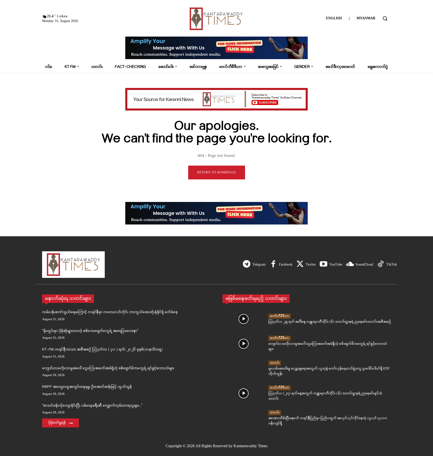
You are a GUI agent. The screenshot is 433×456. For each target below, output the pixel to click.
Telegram (259, 264)
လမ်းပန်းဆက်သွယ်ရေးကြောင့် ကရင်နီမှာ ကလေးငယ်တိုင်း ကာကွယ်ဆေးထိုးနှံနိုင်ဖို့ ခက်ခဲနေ (110, 312)
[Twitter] (300, 264)
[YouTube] (323, 264)
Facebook (285, 264)
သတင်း (274, 363)
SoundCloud (364, 264)
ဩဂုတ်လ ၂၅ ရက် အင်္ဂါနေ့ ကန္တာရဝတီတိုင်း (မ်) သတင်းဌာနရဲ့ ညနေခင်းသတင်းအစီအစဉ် (329, 321)
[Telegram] (246, 264)
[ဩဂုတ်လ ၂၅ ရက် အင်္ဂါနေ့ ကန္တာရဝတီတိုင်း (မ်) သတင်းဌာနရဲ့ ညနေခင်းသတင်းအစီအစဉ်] (244, 318)
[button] (385, 18)
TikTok (391, 264)
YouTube (335, 264)
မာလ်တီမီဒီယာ (279, 316)
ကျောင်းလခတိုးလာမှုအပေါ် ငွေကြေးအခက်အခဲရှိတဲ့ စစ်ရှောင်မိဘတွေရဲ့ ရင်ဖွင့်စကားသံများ (108, 368)
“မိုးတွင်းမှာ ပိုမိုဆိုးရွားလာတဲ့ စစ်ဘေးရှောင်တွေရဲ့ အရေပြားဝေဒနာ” (90, 331)
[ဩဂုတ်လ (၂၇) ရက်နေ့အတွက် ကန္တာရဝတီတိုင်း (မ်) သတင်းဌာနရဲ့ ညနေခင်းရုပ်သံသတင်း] (244, 393)
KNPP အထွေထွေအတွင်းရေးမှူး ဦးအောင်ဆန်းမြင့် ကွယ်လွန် (87, 387)
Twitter (311, 264)
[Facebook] (273, 264)
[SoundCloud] (350, 264)
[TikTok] (380, 264)
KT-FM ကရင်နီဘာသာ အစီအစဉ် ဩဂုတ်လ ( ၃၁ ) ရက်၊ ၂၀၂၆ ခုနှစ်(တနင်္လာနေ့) (102, 349)
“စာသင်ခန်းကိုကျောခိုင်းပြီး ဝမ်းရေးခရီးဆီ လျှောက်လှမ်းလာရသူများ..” (92, 405)
